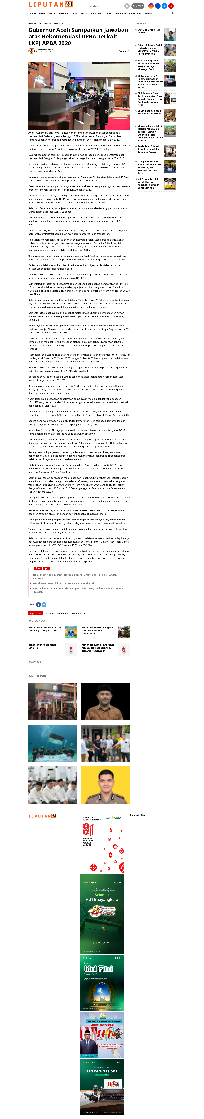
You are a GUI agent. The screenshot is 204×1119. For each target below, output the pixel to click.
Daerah (52, 13)
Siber (143, 815)
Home (33, 13)
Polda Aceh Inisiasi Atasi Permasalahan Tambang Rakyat (149, 149)
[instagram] (151, 6)
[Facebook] (38, 604)
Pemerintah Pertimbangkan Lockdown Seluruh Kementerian (97, 630)
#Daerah (49, 613)
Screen (138, 5)
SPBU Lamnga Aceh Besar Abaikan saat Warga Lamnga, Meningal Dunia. (148, 65)
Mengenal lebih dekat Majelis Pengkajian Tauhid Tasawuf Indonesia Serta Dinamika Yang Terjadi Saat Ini (150, 133)
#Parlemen (62, 613)
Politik (107, 13)
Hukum (84, 13)
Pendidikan (120, 13)
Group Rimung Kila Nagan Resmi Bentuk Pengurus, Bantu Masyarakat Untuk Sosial (149, 167)
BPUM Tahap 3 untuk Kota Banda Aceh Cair (150, 112)
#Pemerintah (78, 613)
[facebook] (158, 6)
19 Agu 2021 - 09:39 (42, 52)
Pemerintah (135, 13)
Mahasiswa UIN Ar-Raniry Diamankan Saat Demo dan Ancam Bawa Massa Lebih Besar (150, 81)
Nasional (63, 13)
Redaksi (134, 815)
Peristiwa (96, 13)
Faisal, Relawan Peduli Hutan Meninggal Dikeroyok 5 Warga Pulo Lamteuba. (150, 49)
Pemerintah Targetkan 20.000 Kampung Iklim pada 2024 (44, 629)
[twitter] (164, 6)
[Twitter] (44, 604)
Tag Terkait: (36, 613)
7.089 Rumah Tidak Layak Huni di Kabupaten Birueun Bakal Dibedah (148, 183)
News (42, 13)
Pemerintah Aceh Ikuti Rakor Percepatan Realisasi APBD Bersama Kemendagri (97, 647)
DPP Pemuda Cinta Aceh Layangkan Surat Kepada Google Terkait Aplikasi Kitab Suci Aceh (150, 99)
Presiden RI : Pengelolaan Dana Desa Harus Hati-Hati (63, 583)
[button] (172, 12)
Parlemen (47, 23)
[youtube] (171, 6)
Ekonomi (149, 13)
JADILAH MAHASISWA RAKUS (149, 31)
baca (123, 51)
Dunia (74, 13)
